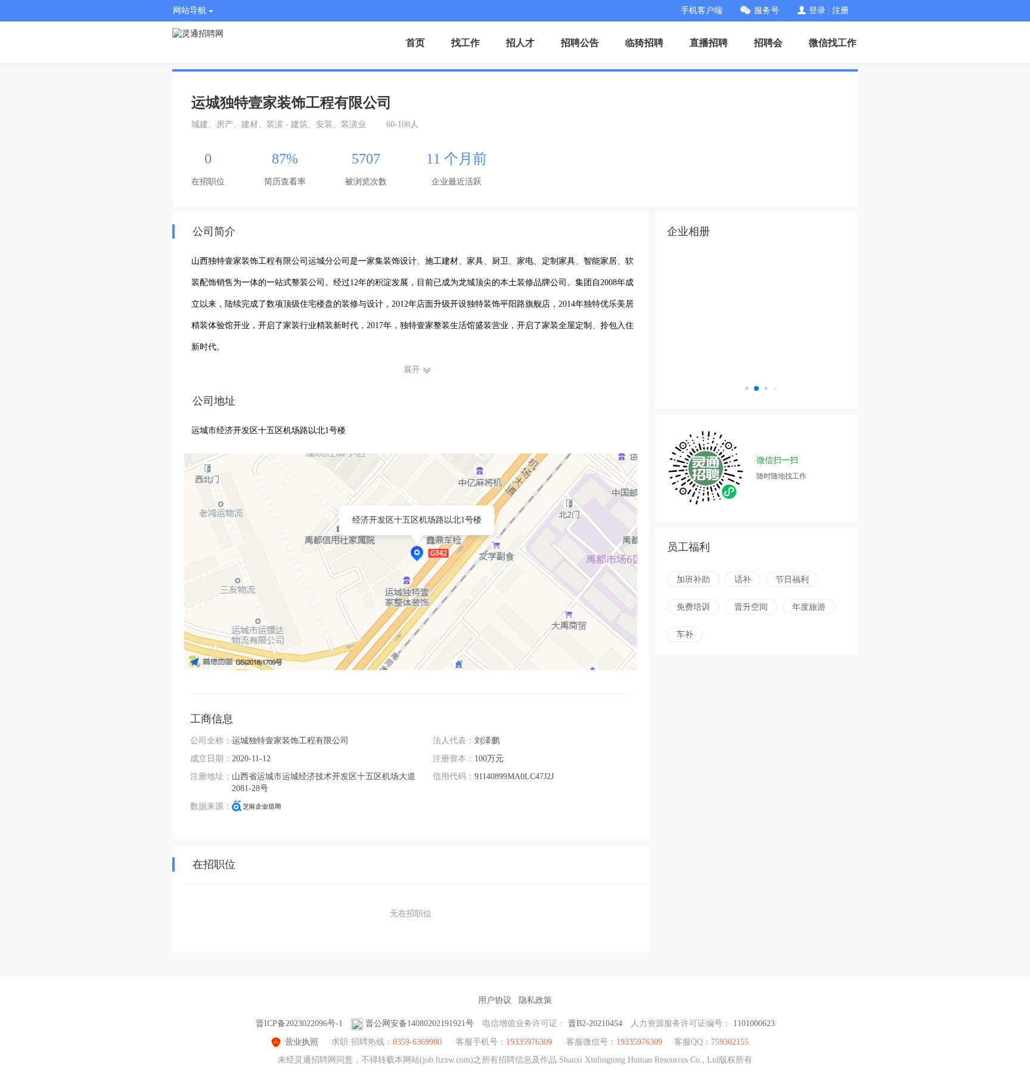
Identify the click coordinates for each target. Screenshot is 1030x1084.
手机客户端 (701, 10)
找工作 (465, 43)
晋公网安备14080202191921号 (419, 1023)
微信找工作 (833, 43)
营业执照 (301, 1041)
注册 (840, 10)
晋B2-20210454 (595, 1023)
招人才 (520, 43)
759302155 (730, 1041)
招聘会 (768, 43)
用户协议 (494, 1000)
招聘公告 (580, 43)
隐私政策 (535, 1000)
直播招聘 (709, 43)
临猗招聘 (644, 43)
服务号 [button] (766, 10)
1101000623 (754, 1023)
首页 (415, 43)
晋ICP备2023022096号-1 (299, 1023)
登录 (817, 10)
